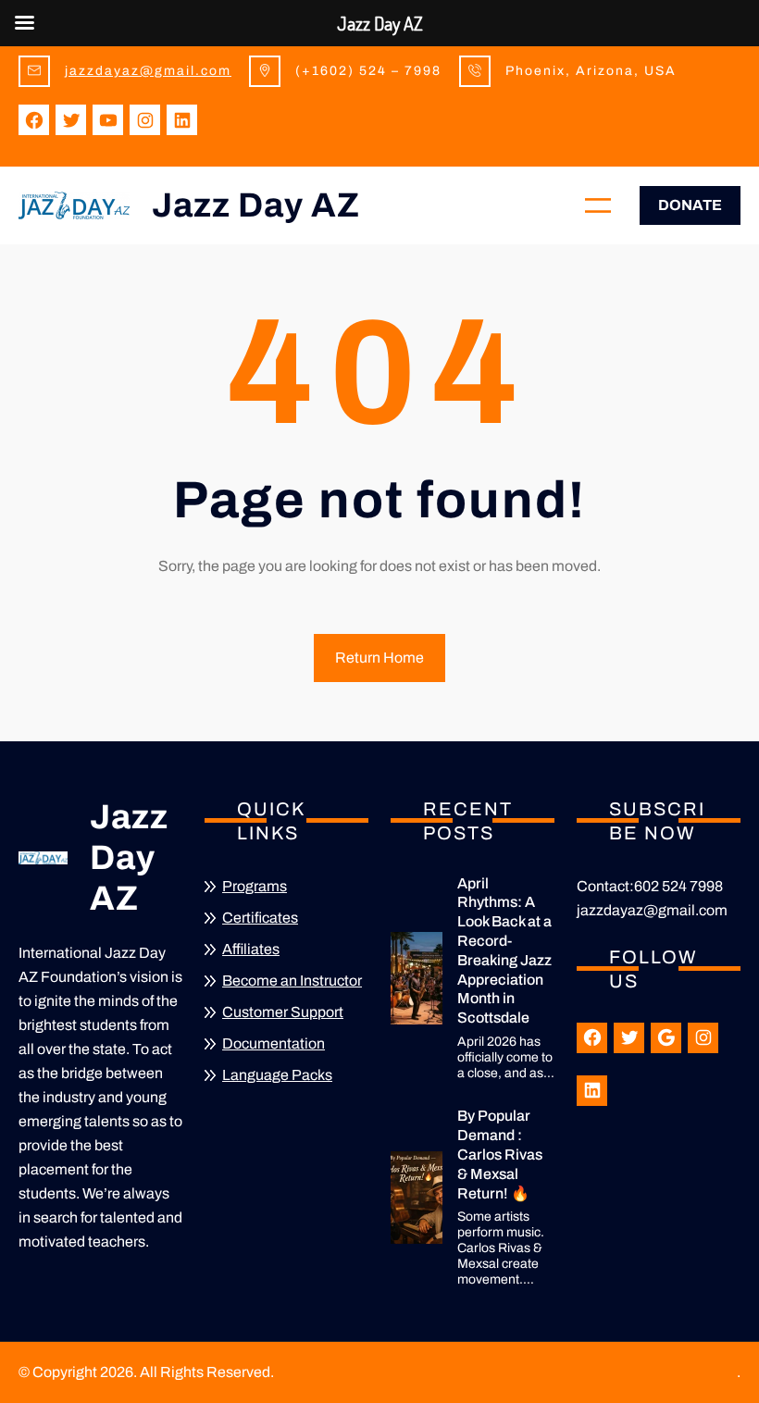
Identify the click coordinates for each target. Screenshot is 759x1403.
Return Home (379, 657)
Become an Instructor (292, 980)
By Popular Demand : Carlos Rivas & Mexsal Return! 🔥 (499, 1154)
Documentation (273, 1043)
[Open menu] (598, 205)
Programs (254, 886)
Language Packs (277, 1075)
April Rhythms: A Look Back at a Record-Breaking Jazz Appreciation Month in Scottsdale (504, 950)
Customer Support (282, 1012)
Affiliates (251, 949)
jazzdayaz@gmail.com (148, 71)
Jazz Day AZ (256, 205)
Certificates (260, 917)
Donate (690, 205)
